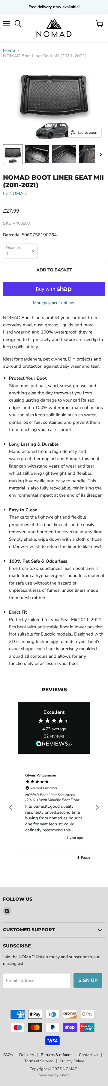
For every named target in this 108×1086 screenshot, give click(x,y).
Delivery (26, 1055)
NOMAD (18, 193)
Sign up (88, 980)
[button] (11, 807)
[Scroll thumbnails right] (99, 154)
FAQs (8, 1055)
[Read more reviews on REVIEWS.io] (54, 743)
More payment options (54, 303)
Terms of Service (38, 1061)
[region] (54, 807)
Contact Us (88, 1055)
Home (9, 50)
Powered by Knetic (54, 1075)
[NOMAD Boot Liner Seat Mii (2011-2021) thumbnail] (12, 154)
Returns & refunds (56, 1055)
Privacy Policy (72, 1061)
